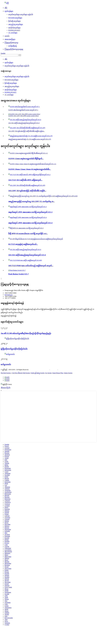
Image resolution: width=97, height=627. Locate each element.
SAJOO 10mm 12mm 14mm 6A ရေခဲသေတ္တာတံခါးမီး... (29, 169)
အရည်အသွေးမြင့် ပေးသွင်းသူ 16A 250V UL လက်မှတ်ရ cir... (31, 201)
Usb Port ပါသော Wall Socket (21, 373)
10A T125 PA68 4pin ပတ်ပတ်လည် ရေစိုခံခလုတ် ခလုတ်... (30, 266)
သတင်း (7, 36)
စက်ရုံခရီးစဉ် (12, 46)
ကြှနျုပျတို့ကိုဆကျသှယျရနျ (14, 49)
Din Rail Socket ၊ (6, 373)
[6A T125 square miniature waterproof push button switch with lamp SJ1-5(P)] (35, 239)
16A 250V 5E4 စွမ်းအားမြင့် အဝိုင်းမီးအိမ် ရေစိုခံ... (27, 191)
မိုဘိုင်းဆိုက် (62, 369)
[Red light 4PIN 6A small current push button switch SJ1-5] (25, 228)
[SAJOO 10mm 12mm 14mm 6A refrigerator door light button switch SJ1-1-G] (32, 164)
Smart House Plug (57, 373)
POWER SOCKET (14, 30)
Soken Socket (68, 373)
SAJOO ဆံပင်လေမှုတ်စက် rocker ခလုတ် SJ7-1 (23, 110)
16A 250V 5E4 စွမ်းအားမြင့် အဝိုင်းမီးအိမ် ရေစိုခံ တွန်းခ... (26, 131)
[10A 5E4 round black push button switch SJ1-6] (24, 249)
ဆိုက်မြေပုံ (53, 369)
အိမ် (6, 8)
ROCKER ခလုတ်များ (15, 18)
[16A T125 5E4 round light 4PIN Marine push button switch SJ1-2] (29, 174)
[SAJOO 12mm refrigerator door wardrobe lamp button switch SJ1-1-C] (28, 153)
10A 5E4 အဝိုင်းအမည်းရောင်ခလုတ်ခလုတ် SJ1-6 (24, 123)
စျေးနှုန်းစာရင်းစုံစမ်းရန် (8, 316)
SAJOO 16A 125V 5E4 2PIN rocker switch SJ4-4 (23, 116)
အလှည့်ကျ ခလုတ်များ (15, 24)
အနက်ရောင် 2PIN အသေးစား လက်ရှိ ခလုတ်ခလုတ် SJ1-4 (30, 223)
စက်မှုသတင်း (6, 364)
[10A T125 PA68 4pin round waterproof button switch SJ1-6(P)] (25, 260)
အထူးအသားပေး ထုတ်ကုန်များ (39, 369)
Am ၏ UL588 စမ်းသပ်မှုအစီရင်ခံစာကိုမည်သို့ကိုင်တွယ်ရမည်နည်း (26, 333)
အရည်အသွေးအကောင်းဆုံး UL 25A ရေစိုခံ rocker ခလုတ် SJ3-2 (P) (29, 139)
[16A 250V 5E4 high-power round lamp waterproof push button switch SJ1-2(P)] (26, 185)
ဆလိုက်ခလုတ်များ (14, 27)
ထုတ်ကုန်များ (9, 11)
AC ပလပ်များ (12, 32)
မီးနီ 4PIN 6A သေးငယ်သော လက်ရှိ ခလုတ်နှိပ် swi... (28, 233)
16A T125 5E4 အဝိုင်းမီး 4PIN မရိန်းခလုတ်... (25, 180)
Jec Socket (48, 373)
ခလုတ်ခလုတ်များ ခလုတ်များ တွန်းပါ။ (20, 14)
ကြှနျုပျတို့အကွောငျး (11, 42)
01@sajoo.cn (8, 294)
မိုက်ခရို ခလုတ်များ (14, 21)
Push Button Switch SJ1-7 (18, 274)
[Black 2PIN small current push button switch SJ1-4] (27, 217)
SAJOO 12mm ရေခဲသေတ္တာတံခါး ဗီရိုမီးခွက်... (26, 159)
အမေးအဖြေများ (10, 39)
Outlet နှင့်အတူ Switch (37, 373)
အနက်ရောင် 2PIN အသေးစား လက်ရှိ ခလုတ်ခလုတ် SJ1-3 (30, 212)
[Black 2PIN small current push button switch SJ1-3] (27, 206)
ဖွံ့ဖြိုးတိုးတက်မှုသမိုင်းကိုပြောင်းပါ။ (14, 349)
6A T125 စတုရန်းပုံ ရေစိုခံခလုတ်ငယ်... (23, 244)
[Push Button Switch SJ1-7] (17, 270)
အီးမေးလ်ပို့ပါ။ (5, 387)
